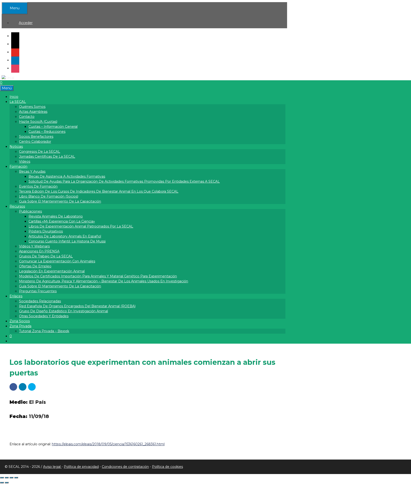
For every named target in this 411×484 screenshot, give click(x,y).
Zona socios (20, 321)
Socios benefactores (36, 136)
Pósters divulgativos (46, 231)
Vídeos (24, 161)
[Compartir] (11, 477)
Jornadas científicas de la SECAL (47, 156)
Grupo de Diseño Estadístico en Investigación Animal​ (63, 311)
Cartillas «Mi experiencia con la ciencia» (62, 221)
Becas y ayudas (32, 171)
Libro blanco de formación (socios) (48, 196)
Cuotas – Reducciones (47, 131)
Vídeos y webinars (34, 246)
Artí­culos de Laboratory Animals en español (65, 236)
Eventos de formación (38, 186)
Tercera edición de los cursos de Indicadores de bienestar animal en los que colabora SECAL (98, 191)
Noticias (16, 146)
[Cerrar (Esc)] (16, 477)
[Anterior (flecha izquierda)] (2, 482)
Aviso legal (52, 467)
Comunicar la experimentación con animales (57, 261)
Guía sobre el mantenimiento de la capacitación (60, 201)
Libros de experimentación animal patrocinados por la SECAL (81, 226)
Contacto (26, 116)
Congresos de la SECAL (39, 151)
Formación (18, 166)
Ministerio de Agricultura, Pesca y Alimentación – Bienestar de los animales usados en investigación (103, 281)
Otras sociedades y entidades (43, 316)
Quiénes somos (32, 106)
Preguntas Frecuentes (38, 291)
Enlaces (16, 296)
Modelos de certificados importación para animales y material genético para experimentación (98, 276)
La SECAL (18, 102)
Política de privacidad (81, 467)
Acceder (26, 23)
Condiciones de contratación (125, 467)
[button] (13, 387)
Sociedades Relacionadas (40, 301)
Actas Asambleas (33, 111)
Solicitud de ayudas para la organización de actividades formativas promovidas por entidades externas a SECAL (124, 181)
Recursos (17, 206)
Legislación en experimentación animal (52, 271)
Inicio (14, 97)
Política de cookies (167, 467)
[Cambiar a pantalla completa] (7, 477)
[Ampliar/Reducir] (2, 477)
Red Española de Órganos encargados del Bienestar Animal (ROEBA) (77, 306)
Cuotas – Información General (53, 126)
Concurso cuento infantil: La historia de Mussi (67, 241)
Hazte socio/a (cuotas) (38, 121)
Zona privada (20, 326)
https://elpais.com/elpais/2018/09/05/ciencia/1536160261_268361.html (108, 444)
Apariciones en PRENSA (39, 251)
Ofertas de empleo (35, 266)
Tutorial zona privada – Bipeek (44, 331)
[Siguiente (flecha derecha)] (7, 482)
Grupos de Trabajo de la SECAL (46, 256)
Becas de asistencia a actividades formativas (67, 176)
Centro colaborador (35, 141)
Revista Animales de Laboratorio (56, 216)
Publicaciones (30, 211)
